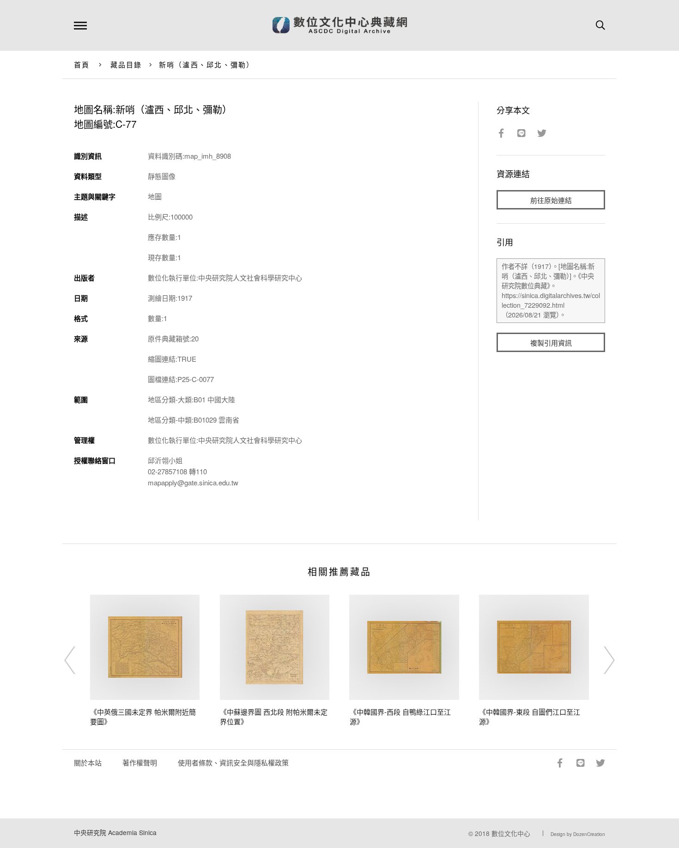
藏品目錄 (126, 64)
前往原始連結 (551, 200)
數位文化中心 (510, 833)
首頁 (82, 64)
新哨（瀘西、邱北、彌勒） (207, 64)
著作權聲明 (139, 762)
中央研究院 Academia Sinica (115, 832)
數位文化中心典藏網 (340, 25)
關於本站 (88, 762)
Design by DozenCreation (578, 834)
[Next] (601, 660)
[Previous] (78, 660)
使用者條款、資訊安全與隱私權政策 (233, 762)
